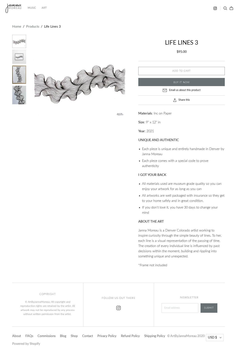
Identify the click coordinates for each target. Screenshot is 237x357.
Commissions (47, 336)
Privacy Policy (106, 336)
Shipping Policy (154, 336)
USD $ (212, 337)
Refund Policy (130, 336)
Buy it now (181, 82)
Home (16, 26)
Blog (63, 336)
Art (44, 8)
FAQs (29, 336)
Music (32, 8)
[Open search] (225, 8)
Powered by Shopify (26, 343)
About (16, 336)
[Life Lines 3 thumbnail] (19, 41)
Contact (87, 336)
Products (32, 26)
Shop (74, 336)
